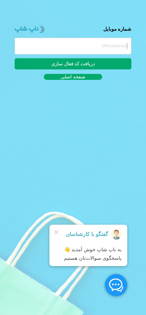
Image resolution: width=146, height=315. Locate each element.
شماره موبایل (117, 29)
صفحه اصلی (73, 76)
